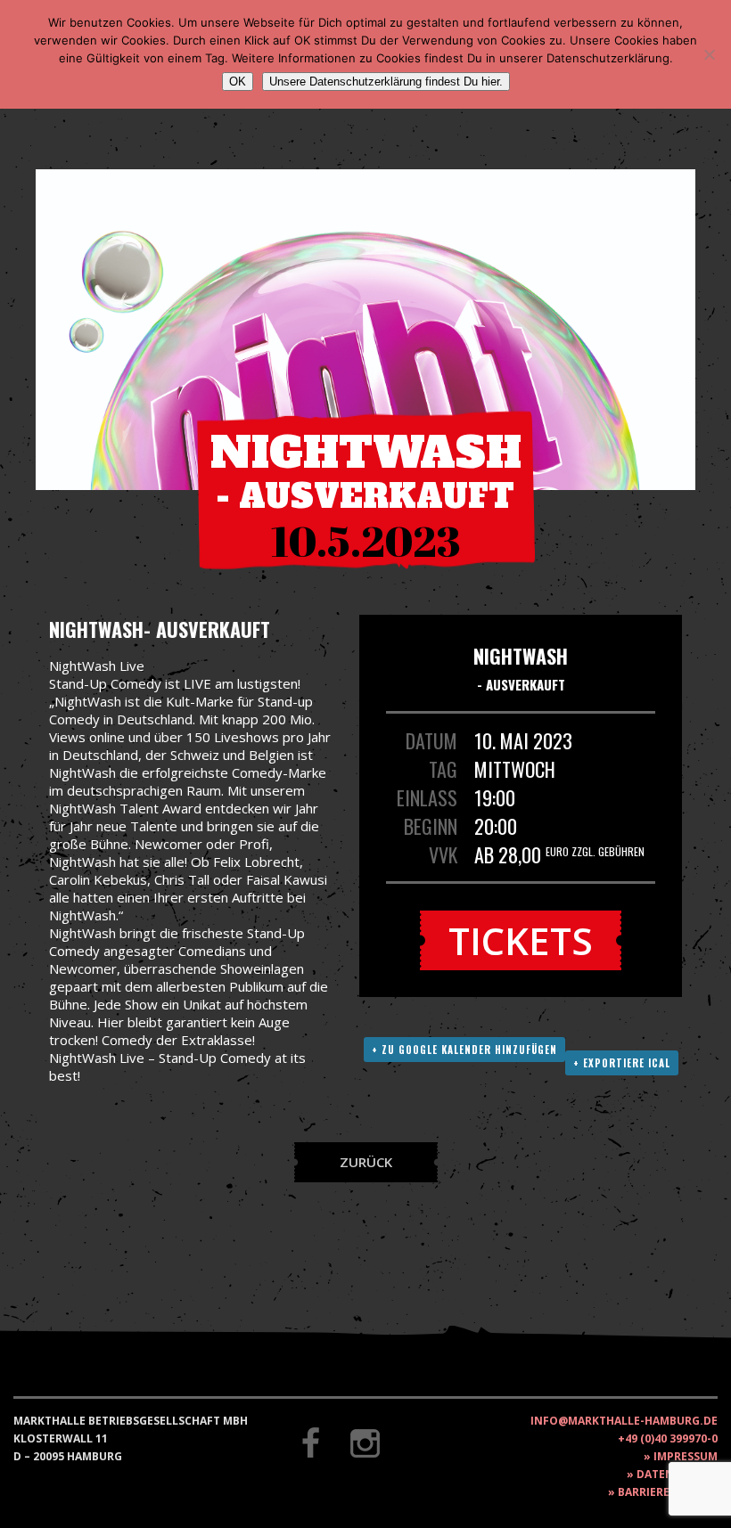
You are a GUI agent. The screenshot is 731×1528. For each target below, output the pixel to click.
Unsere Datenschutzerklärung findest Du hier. (386, 81)
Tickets (520, 940)
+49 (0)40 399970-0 (668, 1438)
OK (237, 81)
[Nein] (709, 54)
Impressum (685, 1456)
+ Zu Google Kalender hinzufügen (464, 1049)
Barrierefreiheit (668, 1491)
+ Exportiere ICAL (621, 1063)
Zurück (366, 1162)
